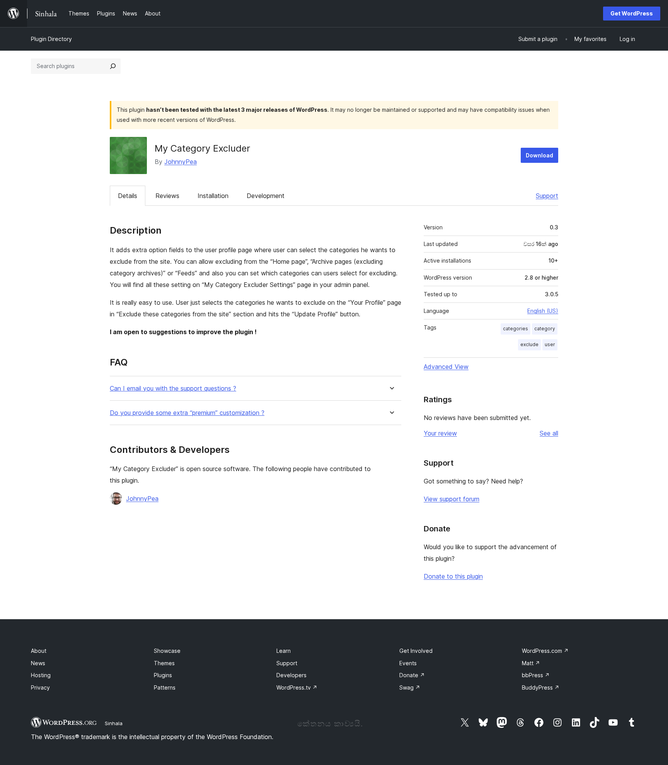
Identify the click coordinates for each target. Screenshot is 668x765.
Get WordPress (631, 13)
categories (515, 328)
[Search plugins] (113, 66)
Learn (283, 650)
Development (266, 196)
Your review (440, 433)
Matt (531, 663)
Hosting (41, 675)
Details (127, 196)
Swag (409, 687)
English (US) (542, 310)
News (38, 663)
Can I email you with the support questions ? (173, 388)
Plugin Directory (51, 39)
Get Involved (416, 650)
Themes (164, 663)
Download (539, 155)
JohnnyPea (180, 162)
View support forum (451, 499)
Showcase (167, 650)
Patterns (165, 687)
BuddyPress (540, 687)
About (38, 650)
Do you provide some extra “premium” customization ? (187, 413)
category (544, 328)
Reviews (167, 196)
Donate (412, 675)
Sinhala (114, 723)
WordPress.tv (296, 687)
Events (408, 663)
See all (549, 433)
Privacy (40, 687)
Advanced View (446, 367)
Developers (291, 675)
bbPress (536, 675)
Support (547, 196)
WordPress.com (545, 650)
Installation (213, 196)
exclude (529, 344)
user (550, 344)
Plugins (163, 675)
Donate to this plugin (453, 576)
